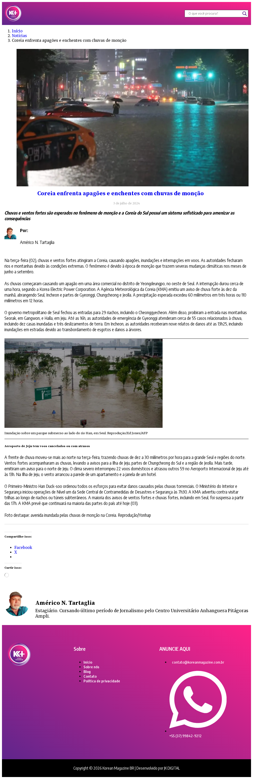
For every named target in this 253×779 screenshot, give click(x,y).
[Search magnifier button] (244, 13)
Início (17, 31)
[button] (103, 13)
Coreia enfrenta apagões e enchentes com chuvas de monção (120, 193)
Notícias (19, 35)
